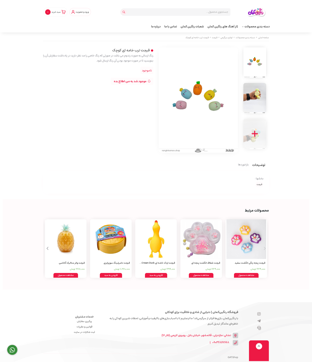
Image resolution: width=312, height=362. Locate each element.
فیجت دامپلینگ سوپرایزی (117, 263)
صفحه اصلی (263, 37)
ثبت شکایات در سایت (84, 332)
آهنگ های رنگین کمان (221, 26)
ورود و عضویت (82, 12)
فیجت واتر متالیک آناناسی (72, 263)
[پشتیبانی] (259, 328)
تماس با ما (170, 26)
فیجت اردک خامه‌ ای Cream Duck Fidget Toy (158, 263)
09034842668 (220, 343)
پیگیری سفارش (84, 321)
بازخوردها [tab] (243, 165)
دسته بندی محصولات (257, 26)
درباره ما (156, 26)
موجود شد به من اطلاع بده (130, 81)
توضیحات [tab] (258, 165)
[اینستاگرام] (259, 314)
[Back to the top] (259, 346)
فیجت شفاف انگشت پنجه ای (205, 263)
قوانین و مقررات (84, 327)
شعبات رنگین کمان (192, 26)
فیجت (214, 37)
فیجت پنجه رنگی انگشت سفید (250, 263)
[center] (124, 12)
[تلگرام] (259, 321)
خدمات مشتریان (84, 317)
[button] (47, 248)
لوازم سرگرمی (226, 37)
